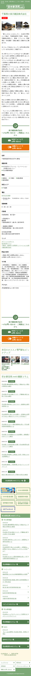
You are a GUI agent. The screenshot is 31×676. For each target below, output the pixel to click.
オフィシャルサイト (8, 241)
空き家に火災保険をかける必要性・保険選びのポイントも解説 (15, 435)
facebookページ (6, 243)
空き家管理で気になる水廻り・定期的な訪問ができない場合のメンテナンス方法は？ (15, 415)
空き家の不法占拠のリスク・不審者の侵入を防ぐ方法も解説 (15, 395)
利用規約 (3, 666)
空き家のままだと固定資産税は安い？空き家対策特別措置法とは (15, 425)
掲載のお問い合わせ (6, 669)
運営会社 (18, 662)
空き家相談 (11, 381)
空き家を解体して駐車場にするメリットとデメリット (15, 465)
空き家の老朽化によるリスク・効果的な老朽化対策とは (15, 405)
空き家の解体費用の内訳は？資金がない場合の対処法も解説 (15, 385)
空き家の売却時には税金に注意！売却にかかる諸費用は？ (15, 455)
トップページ (4, 662)
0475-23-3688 (6, 195)
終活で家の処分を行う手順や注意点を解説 (15, 474)
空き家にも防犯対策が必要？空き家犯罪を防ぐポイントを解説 (15, 445)
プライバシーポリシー (22, 666)
